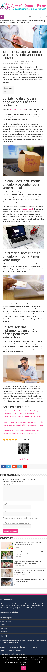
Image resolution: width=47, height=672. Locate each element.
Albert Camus (8, 62)
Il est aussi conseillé (27, 209)
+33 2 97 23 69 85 (15, 650)
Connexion (4, 628)
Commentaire (8, 484)
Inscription (4, 632)
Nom (5, 504)
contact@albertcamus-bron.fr (16, 654)
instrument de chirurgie (18, 109)
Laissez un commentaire (12, 63)
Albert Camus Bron (8, 21)
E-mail (5, 511)
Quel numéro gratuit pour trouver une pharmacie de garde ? (24, 422)
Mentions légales (6, 618)
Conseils (18, 21)
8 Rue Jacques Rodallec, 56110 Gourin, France (22, 647)
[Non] (44, 663)
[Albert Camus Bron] (23, 6)
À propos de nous (6, 621)
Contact (2, 625)
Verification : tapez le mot (16, 523)
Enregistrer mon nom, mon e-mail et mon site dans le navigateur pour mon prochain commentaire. (21, 519)
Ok (23, 668)
